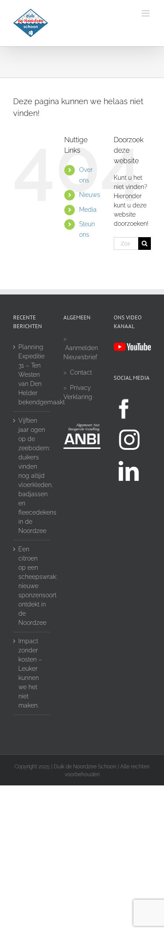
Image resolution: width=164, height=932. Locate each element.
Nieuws (89, 194)
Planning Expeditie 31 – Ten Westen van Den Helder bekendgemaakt (32, 374)
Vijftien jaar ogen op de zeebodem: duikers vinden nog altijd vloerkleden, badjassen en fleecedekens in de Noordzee (32, 475)
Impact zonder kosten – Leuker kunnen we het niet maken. (30, 673)
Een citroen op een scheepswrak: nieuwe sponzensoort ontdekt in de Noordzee (32, 586)
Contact (81, 372)
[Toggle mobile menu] (146, 13)
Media (88, 209)
